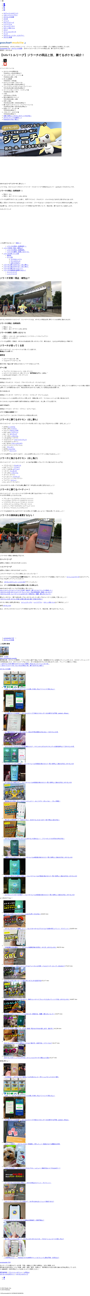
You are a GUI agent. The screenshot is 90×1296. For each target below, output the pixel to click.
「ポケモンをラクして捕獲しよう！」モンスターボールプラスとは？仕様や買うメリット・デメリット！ (37, 928)
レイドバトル (8, 24)
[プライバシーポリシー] (4, 8)
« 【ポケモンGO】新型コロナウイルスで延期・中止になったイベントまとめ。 (25, 663)
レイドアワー (38, 602)
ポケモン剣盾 (8, 37)
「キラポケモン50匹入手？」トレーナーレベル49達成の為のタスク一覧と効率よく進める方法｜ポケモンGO (38, 782)
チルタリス (17, 465)
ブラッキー (10, 447)
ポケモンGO (7, 605)
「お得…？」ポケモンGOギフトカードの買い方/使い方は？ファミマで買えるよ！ (29, 689)
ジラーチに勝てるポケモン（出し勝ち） (16, 264)
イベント (6, 20)
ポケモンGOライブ (22, 1274)
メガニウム (14, 436)
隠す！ (18, 243)
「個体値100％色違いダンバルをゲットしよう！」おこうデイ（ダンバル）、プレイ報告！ (32, 801)
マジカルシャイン (16, 259)
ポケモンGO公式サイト (7, 1274)
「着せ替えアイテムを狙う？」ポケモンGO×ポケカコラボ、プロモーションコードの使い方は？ (34, 1239)
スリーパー (13, 450)
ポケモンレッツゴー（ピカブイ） (14, 35)
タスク (6, 30)
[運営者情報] (4, 5)
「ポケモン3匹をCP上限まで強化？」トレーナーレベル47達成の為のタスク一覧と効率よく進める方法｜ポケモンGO (40, 876)
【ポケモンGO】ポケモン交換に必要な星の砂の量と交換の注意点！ (21, 599)
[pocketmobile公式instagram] (4, 1279)
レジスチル (11, 426)
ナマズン (14, 428)
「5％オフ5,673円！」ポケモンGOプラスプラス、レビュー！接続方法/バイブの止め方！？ (32, 1168)
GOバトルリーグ (9, 22)
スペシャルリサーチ (10, 32)
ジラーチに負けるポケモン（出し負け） (16, 266)
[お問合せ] (4, 10)
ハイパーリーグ (12, 274)
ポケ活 (6, 19)
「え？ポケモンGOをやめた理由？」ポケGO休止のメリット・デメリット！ (27, 1183)
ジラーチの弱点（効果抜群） (16, 250)
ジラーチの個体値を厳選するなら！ (15, 270)
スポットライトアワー (11, 15)
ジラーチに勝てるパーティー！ (13, 268)
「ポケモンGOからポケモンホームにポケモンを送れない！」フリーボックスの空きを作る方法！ (34, 838)
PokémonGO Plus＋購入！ (11, 119)
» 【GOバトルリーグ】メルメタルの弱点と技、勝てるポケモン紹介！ (22, 665)
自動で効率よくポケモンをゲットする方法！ (18, 116)
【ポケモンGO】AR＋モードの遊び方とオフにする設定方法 (22, 980)
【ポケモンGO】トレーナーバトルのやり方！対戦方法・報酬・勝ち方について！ (25, 594)
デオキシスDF (13, 430)
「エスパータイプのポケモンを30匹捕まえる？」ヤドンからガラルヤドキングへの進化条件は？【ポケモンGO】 (39, 746)
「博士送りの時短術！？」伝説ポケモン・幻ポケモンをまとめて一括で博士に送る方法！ (32, 820)
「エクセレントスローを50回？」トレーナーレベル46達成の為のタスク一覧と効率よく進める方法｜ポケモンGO (39, 894)
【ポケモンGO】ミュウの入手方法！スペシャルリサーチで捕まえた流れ (26, 1057)
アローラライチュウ (20, 439)
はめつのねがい (15, 263)
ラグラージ (14, 432)
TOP (9, 638)
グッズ (6, 33)
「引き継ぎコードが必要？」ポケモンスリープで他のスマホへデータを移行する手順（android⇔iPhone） (36, 713)
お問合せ (27, 1272)
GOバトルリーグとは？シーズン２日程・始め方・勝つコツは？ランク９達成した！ (26, 590)
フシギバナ (13, 471)
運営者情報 (3, 1272)
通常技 (9, 255)
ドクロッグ (16, 476)
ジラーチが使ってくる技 (11, 253)
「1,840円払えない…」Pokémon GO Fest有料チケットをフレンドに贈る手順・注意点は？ (31, 1257)
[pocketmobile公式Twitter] (4, 1277)
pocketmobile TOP (5, 1262)
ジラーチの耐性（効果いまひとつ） (18, 252)
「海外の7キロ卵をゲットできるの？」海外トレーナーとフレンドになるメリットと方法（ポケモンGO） (37, 999)
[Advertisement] (45, 169)
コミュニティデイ (9, 26)
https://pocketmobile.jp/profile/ (8, 658)
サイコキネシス (15, 261)
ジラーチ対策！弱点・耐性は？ (13, 248)
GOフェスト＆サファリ (11, 13)
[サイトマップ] (4, 4)
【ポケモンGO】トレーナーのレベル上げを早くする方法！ (22, 914)
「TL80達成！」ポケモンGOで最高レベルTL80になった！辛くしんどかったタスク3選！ (31, 1077)
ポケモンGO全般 (9, 17)
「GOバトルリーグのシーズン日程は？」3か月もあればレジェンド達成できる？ (29, 1201)
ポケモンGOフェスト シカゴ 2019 (14, 582)
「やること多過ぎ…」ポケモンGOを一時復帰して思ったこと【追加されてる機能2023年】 (32, 1144)
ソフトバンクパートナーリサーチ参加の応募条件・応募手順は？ (24, 1220)
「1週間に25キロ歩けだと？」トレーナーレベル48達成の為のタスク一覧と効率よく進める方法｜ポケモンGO (38, 857)
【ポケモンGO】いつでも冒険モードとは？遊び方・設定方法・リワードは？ (28, 1043)
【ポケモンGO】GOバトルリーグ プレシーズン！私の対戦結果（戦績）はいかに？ (26, 592)
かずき (6, 656)
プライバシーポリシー (15, 1272)
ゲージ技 (10, 257)
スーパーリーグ (12, 272)
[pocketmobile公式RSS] (4, 7)
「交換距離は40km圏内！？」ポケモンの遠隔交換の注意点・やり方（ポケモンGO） (30, 947)
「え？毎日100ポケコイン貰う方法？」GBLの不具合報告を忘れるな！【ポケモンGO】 (31, 732)
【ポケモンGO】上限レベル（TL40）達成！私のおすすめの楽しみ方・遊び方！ (29, 1028)
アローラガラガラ (16, 443)
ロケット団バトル (9, 28)
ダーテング (13, 434)
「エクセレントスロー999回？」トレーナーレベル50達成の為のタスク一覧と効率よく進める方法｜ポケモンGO (39, 763)
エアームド (16, 469)
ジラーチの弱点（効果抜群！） (17, 246)
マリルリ (17, 467)
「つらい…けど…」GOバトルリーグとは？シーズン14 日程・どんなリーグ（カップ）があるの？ (34, 966)
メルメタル (11, 449)
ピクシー (14, 480)
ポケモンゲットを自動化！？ (13, 117)
